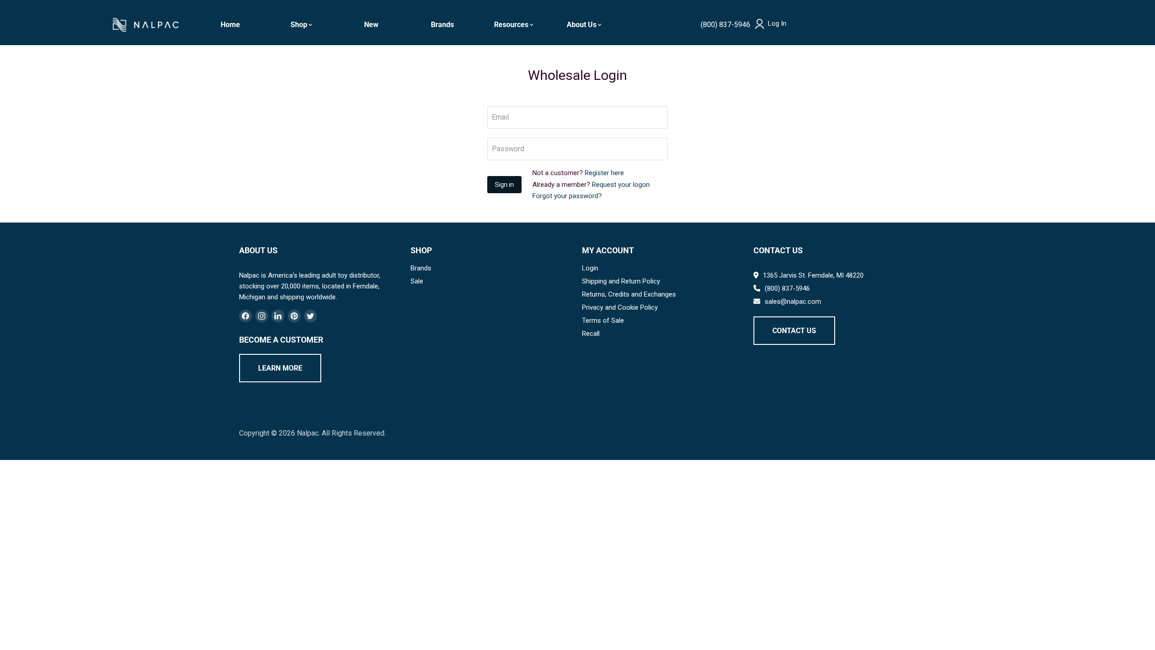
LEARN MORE (280, 368)
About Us (581, 24)
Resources (511, 24)
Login (590, 268)
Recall (591, 334)
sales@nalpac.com (793, 301)
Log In (777, 24)
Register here (604, 173)
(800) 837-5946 (725, 24)
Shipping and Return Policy (621, 281)
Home (230, 24)
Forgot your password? (567, 196)
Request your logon (621, 185)
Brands (442, 24)
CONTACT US (794, 330)
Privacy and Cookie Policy (620, 307)
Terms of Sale (603, 320)
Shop (299, 24)
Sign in (504, 184)
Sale (417, 281)
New (371, 24)
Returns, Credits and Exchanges (629, 294)
